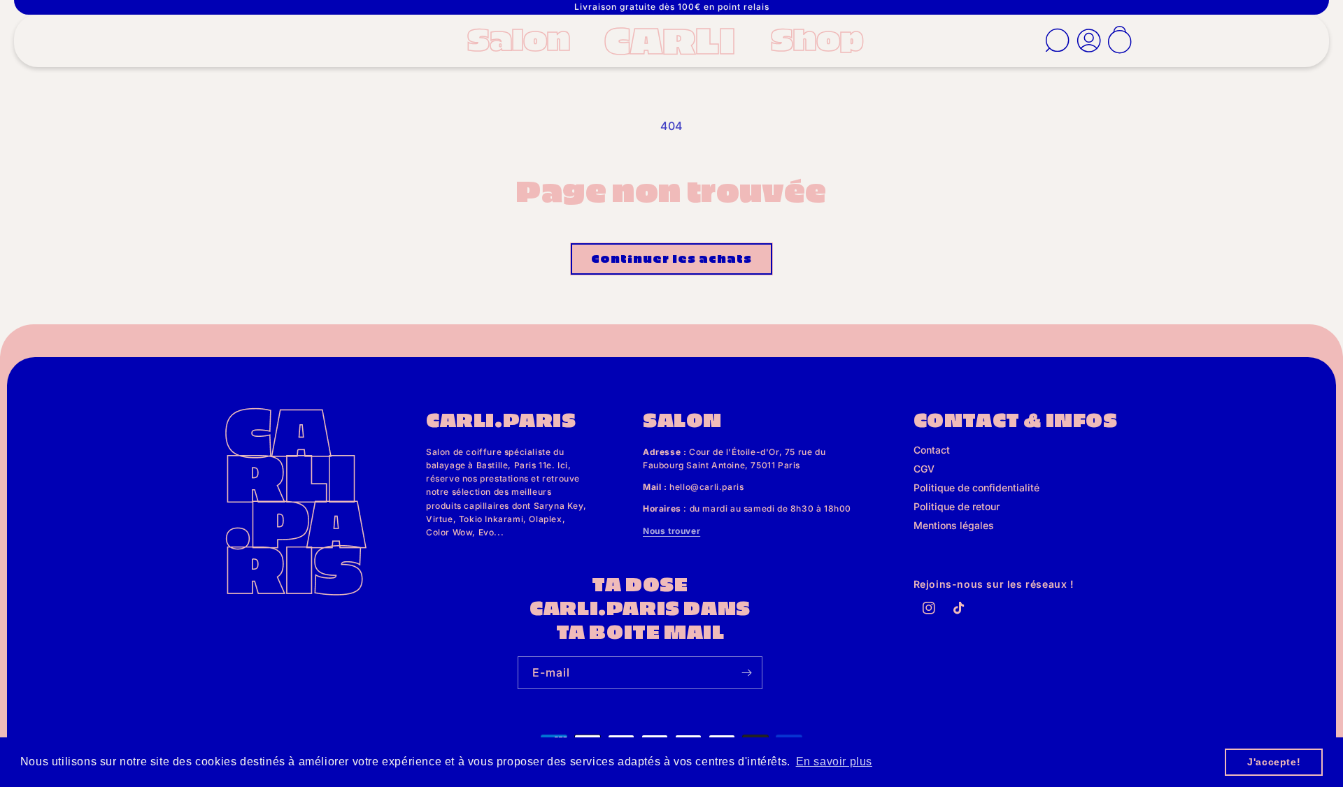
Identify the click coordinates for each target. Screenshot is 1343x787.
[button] (523, 38)
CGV (924, 469)
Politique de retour (957, 506)
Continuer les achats (671, 258)
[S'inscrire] (746, 672)
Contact (932, 450)
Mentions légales (954, 525)
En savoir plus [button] (834, 761)
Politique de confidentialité (976, 487)
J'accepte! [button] (1273, 761)
